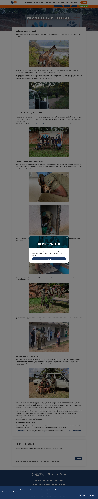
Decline (82, 495)
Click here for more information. (10, 492)
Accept (92, 495)
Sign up (49, 259)
